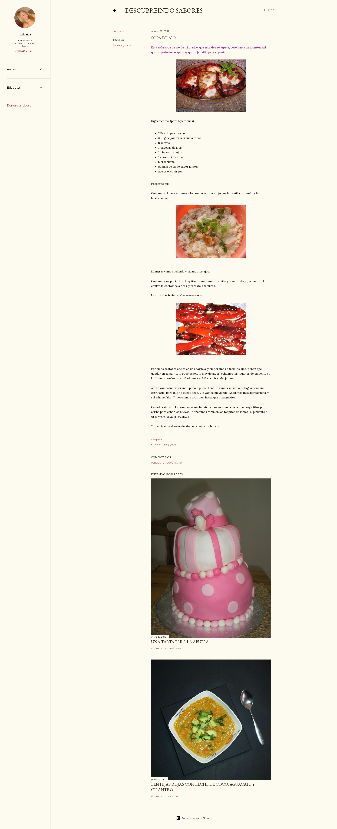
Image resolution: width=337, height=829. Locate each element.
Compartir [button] (119, 31)
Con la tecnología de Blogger (196, 818)
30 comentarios (173, 648)
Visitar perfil (25, 51)
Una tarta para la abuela (180, 641)
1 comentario (171, 796)
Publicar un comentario (166, 462)
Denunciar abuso (19, 105)
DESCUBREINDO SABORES (164, 10)
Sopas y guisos (122, 45)
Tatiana (25, 34)
